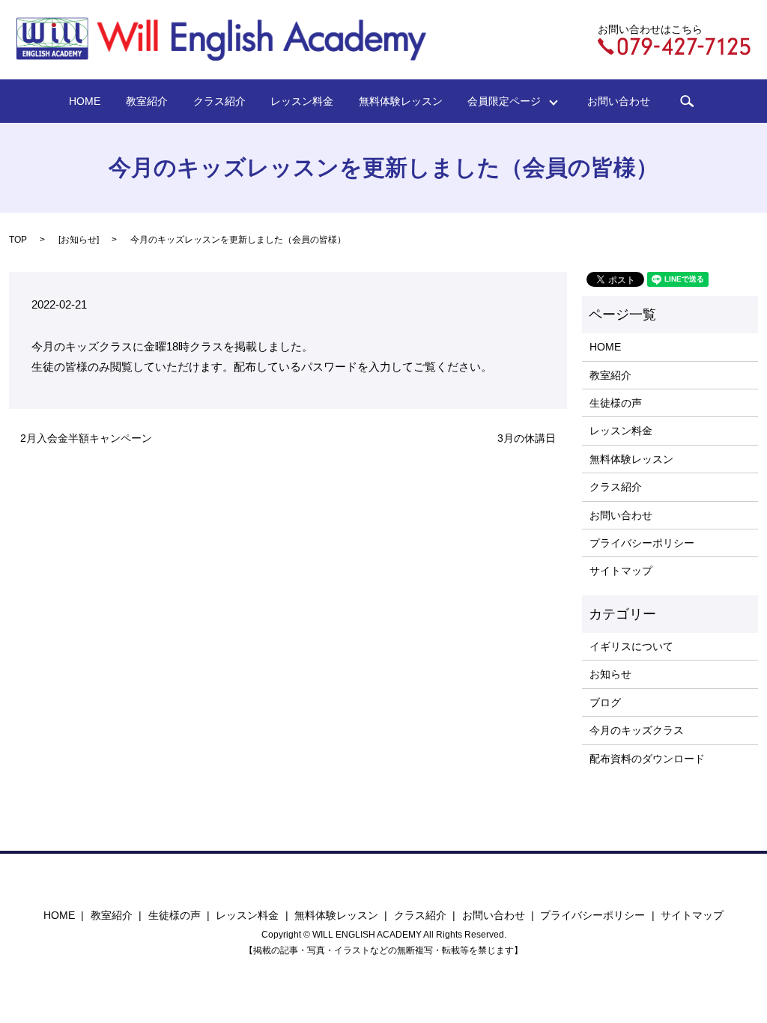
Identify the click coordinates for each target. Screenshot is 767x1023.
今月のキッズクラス (636, 730)
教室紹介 (147, 101)
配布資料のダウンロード (647, 759)
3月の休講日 (526, 438)
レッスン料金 (301, 101)
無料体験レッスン (401, 101)
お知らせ (79, 239)
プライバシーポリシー (641, 543)
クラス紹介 (219, 101)
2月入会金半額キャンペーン (86, 438)
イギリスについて (631, 646)
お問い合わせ (618, 101)
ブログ (605, 702)
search (687, 101)
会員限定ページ (509, 101)
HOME (84, 101)
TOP (18, 239)
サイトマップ (620, 571)
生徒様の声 (615, 403)
